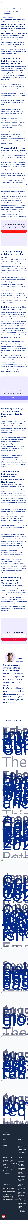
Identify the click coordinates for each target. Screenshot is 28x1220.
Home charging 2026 (21, 1147)
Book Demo (4, 1135)
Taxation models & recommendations (10, 1199)
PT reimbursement (22, 1149)
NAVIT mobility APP (5, 1171)
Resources (10, 17)
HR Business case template (21, 1177)
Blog (3, 1148)
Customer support (6, 1134)
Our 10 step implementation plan (21, 1165)
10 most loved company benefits (21, 1211)
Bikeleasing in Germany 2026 (8, 1190)
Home (4, 17)
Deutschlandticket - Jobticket (8, 1188)
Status (11, 1168)
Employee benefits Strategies (21, 1199)
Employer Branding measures (20, 1207)
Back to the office (21, 1188)
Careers (4, 1143)
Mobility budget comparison (8, 1186)
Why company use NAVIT (21, 1190)
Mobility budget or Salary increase (9, 1197)
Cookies (11, 1164)
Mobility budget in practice (21, 1201)
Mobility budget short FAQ (21, 1180)
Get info (14, 397)
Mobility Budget (21, 1142)
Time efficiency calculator (21, 1172)
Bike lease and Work (21, 1196)
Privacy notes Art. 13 (14, 1163)
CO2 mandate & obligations (7, 1196)
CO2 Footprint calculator (20, 1174)
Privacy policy (12, 1161)
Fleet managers (5, 1168)
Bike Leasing (20, 1150)
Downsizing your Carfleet (21, 1193)
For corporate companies (5, 1161)
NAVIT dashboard (6, 1173)
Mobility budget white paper (21, 1162)
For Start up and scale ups (5, 1164)
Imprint (11, 1160)
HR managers (5, 1165)
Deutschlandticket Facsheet (21, 1169)
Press (3, 1146)
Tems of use (12, 1166)
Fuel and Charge (21, 1152)
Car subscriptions (21, 1153)
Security (11, 1169)
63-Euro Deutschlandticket (21, 1144)
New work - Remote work (22, 1204)
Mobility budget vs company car (8, 1191)
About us (4, 1142)
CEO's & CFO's (5, 1167)
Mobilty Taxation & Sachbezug (8, 1193)
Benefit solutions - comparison (8, 1194)
